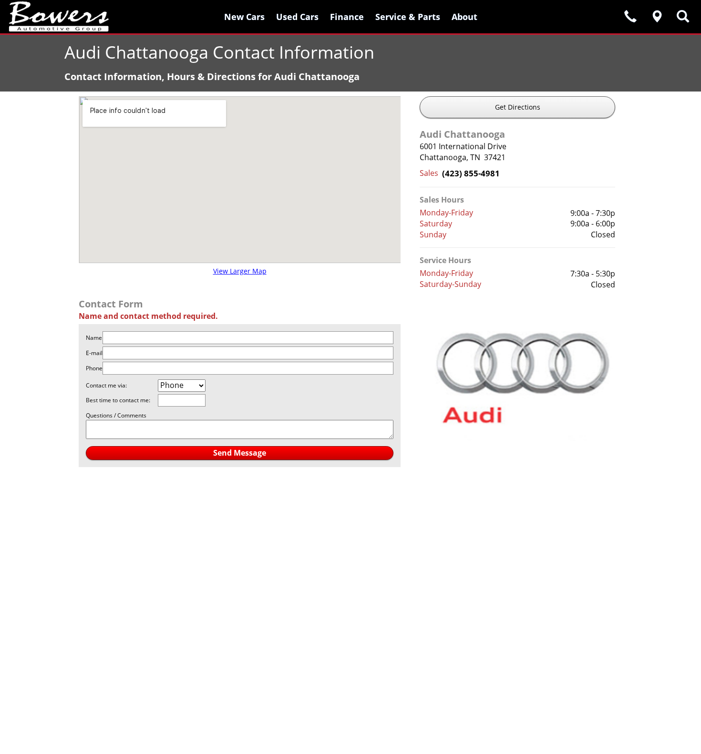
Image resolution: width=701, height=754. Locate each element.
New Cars (244, 16)
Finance (347, 16)
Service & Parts (407, 16)
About (464, 16)
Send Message (239, 453)
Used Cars (297, 16)
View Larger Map (240, 270)
